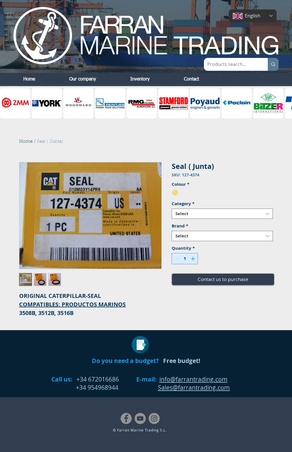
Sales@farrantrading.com (194, 388)
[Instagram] (154, 418)
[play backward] (7, 103)
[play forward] (285, 103)
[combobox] (222, 214)
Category (183, 203)
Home (26, 141)
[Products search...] (273, 64)
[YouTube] (140, 418)
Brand (180, 226)
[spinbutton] (185, 258)
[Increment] (193, 258)
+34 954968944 (85, 388)
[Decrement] (176, 258)
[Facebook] (126, 418)
